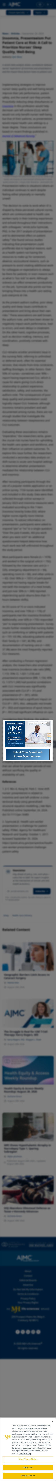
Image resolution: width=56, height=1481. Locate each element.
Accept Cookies (28, 1475)
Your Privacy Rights (28, 1459)
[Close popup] (48, 724)
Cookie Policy (25, 1453)
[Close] (52, 1421)
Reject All (27, 1467)
